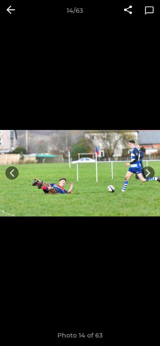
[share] (128, 10)
